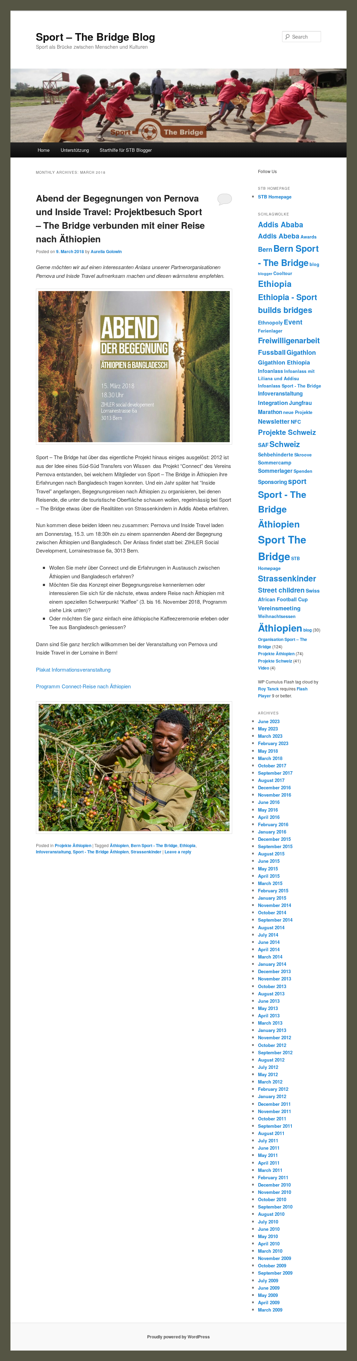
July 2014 (268, 934)
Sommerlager (275, 471)
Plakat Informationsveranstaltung (73, 669)
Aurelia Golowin (106, 251)
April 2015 (269, 876)
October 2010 (272, 1199)
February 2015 (273, 890)
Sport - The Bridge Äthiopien (101, 851)
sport (297, 481)
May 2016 (268, 809)
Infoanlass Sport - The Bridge (289, 386)
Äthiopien (119, 845)
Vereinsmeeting (279, 608)
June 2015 (269, 861)
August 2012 (271, 1059)
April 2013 (269, 1015)
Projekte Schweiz (287, 432)
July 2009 (268, 1280)
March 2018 (270, 758)
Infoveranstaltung (53, 851)
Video (263, 668)
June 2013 (269, 1001)
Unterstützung (75, 150)
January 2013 (272, 1030)
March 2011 (270, 1170)
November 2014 (274, 905)
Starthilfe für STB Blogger (126, 150)
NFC (296, 421)
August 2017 (271, 780)
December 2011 (274, 1104)
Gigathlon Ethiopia (284, 362)
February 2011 (273, 1177)
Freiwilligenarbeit (289, 340)
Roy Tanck (268, 689)
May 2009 (268, 1295)
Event (293, 322)
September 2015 (275, 846)
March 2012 (270, 1081)
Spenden (303, 471)
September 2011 (275, 1126)
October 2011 (272, 1118)
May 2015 (268, 868)
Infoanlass (270, 370)
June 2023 (269, 721)
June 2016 (269, 802)
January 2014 (272, 964)
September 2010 (275, 1206)
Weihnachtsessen (277, 616)
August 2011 (271, 1133)
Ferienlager (270, 331)
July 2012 (268, 1067)
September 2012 (275, 1052)
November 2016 (274, 794)
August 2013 (271, 993)
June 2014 (269, 942)
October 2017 (272, 765)
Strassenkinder (146, 851)
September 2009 (275, 1272)
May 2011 (268, 1155)
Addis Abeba (278, 236)
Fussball (272, 352)
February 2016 (273, 824)
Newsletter (274, 421)
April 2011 (269, 1162)
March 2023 (270, 736)
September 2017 (275, 772)
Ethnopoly (270, 322)
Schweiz (284, 443)
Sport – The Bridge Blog (95, 36)
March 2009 (270, 1309)
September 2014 (275, 919)
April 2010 (269, 1243)
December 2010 (274, 1184)
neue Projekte (297, 412)
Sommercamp (274, 462)
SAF (263, 445)
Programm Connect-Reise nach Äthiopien (83, 686)
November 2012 (274, 1037)
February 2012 (273, 1089)
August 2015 (271, 853)
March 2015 (270, 883)
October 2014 (272, 912)
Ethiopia (188, 845)
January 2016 (272, 831)
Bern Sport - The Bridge (154, 845)
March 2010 (270, 1250)
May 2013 (268, 1008)
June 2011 (269, 1147)
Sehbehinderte (275, 454)
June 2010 (269, 1229)
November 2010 (274, 1192)
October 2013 (272, 986)
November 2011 (274, 1111)
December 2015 (274, 839)
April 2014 (269, 949)
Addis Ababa (280, 224)
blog (314, 264)
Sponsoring (272, 482)
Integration (273, 402)
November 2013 (274, 978)
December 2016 (274, 787)
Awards (309, 237)
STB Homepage (274, 196)
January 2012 (272, 1096)
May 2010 (268, 1236)
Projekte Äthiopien (73, 845)
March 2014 (270, 956)
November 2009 (274, 1258)
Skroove (303, 455)
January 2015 (272, 897)
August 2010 (271, 1214)
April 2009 (269, 1302)
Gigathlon (301, 352)
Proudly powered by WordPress (178, 1336)
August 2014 (271, 927)
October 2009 (272, 1265)
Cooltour (282, 273)
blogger (265, 273)
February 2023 (273, 743)
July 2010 (268, 1221)
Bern (265, 249)
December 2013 (274, 971)
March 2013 (270, 1022)
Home (44, 150)
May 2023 (268, 728)
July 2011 (268, 1140)
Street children (281, 590)
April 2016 (269, 817)
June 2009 (269, 1287)
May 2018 (268, 751)
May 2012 (268, 1074)
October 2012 (272, 1045)
